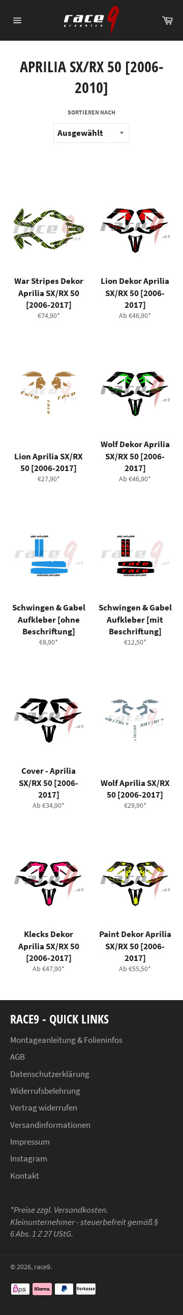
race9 (42, 1267)
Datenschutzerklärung (49, 1073)
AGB (17, 1056)
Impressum (30, 1141)
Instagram (28, 1158)
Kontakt (24, 1175)
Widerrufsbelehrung (45, 1090)
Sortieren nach (91, 112)
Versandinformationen (50, 1124)
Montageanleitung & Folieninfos (66, 1039)
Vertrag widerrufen (43, 1107)
